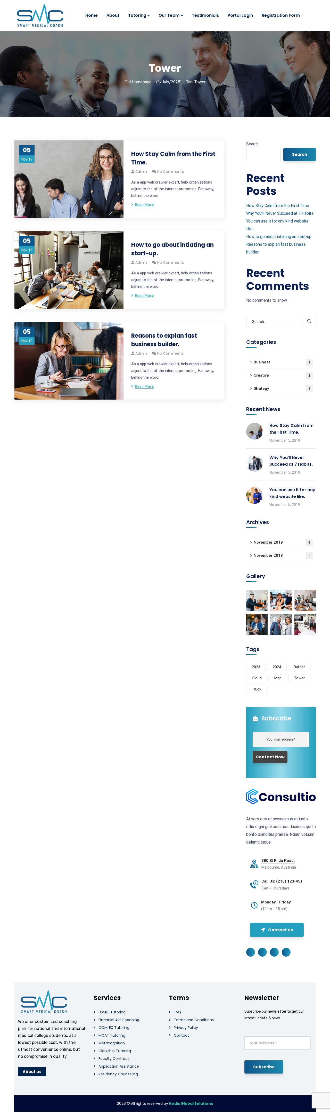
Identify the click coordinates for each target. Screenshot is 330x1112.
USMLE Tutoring (112, 1012)
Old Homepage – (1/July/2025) (153, 82)
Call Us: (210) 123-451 (282, 881)
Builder (299, 667)
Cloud (257, 678)
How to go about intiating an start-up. (172, 249)
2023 (256, 667)
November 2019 (282, 542)
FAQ (177, 1012)
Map (278, 678)
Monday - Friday (276, 902)
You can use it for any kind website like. (292, 493)
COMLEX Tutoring (113, 1027)
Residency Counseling (118, 1074)
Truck (256, 689)
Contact (181, 1035)
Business (282, 362)
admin (141, 171)
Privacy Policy (186, 1027)
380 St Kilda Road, (278, 860)
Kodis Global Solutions (191, 1103)
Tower (299, 678)
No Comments (170, 171)
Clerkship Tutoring (114, 1050)
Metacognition (111, 1043)
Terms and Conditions (194, 1019)
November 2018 (282, 555)
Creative (282, 375)
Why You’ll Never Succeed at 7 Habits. (280, 213)
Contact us (280, 930)
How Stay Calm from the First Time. (173, 158)
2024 (277, 667)
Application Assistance (118, 1066)
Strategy (282, 388)
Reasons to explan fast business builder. (164, 340)
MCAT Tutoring (111, 1035)
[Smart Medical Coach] (40, 15)
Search (252, 143)
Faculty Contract (113, 1058)
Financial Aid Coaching (118, 1019)
